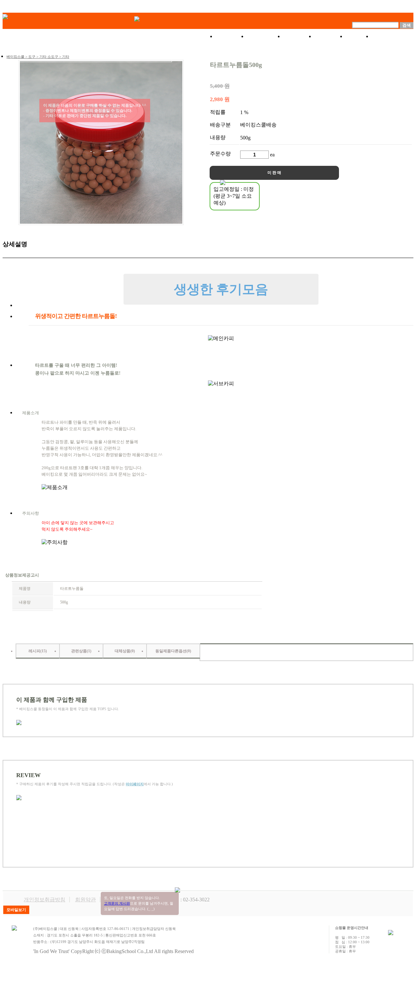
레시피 (330, 36)
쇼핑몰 (231, 36)
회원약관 (85, 899)
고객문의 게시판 (117, 903)
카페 (358, 36)
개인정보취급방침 (44, 899)
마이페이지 (135, 784)
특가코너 (264, 36)
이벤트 (298, 36)
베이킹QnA (392, 36)
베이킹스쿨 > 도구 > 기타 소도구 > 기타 (37, 57)
